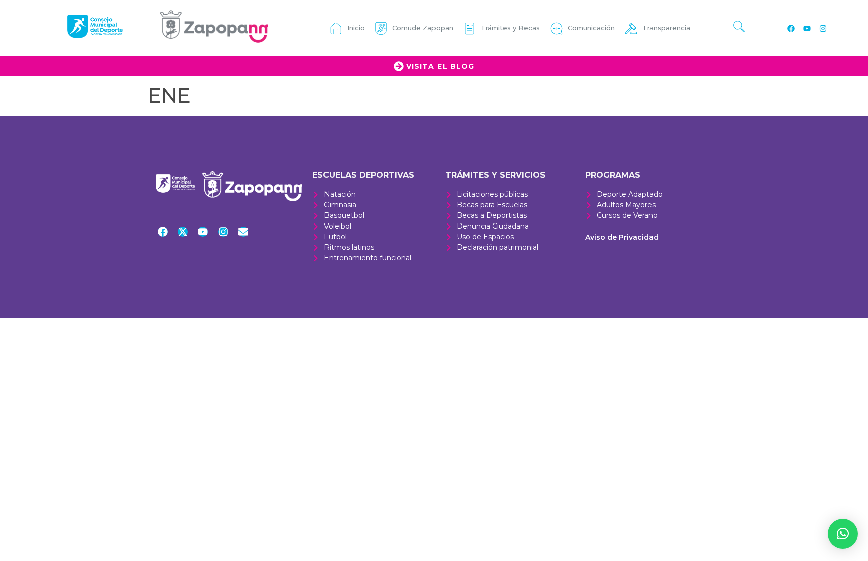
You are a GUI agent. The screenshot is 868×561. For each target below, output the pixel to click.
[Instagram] (822, 28)
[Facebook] (790, 28)
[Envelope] (243, 232)
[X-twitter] (183, 232)
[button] (843, 534)
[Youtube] (806, 28)
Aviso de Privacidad (622, 237)
